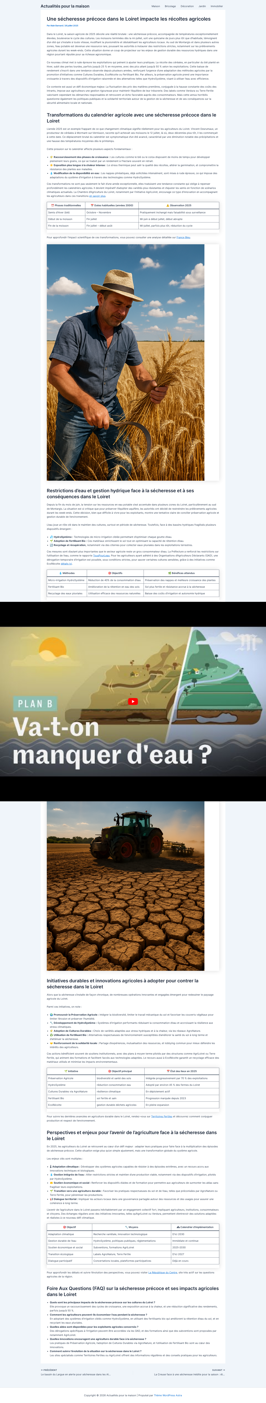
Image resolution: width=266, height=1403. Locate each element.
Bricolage (170, 6)
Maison (156, 6)
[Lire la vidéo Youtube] (133, 701)
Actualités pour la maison (65, 6)
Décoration (187, 6)
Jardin (202, 6)
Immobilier (217, 6)
